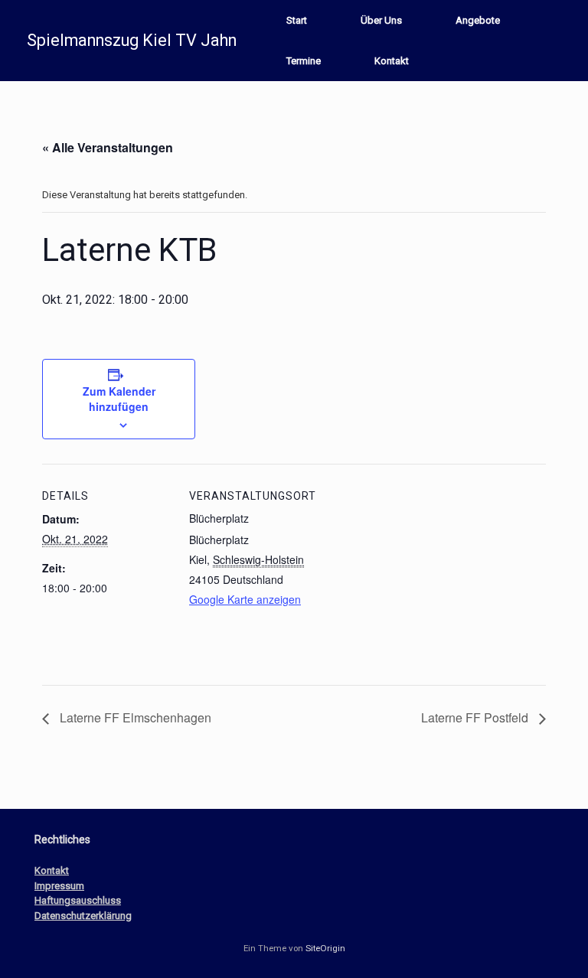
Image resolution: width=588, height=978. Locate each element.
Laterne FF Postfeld (476, 717)
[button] (565, 40)
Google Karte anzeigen (245, 599)
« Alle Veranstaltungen (107, 147)
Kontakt (391, 61)
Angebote (478, 20)
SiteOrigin (325, 948)
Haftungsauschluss (77, 900)
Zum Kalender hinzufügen (119, 398)
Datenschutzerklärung (83, 915)
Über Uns (381, 20)
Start (296, 20)
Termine (303, 61)
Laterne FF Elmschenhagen (134, 717)
